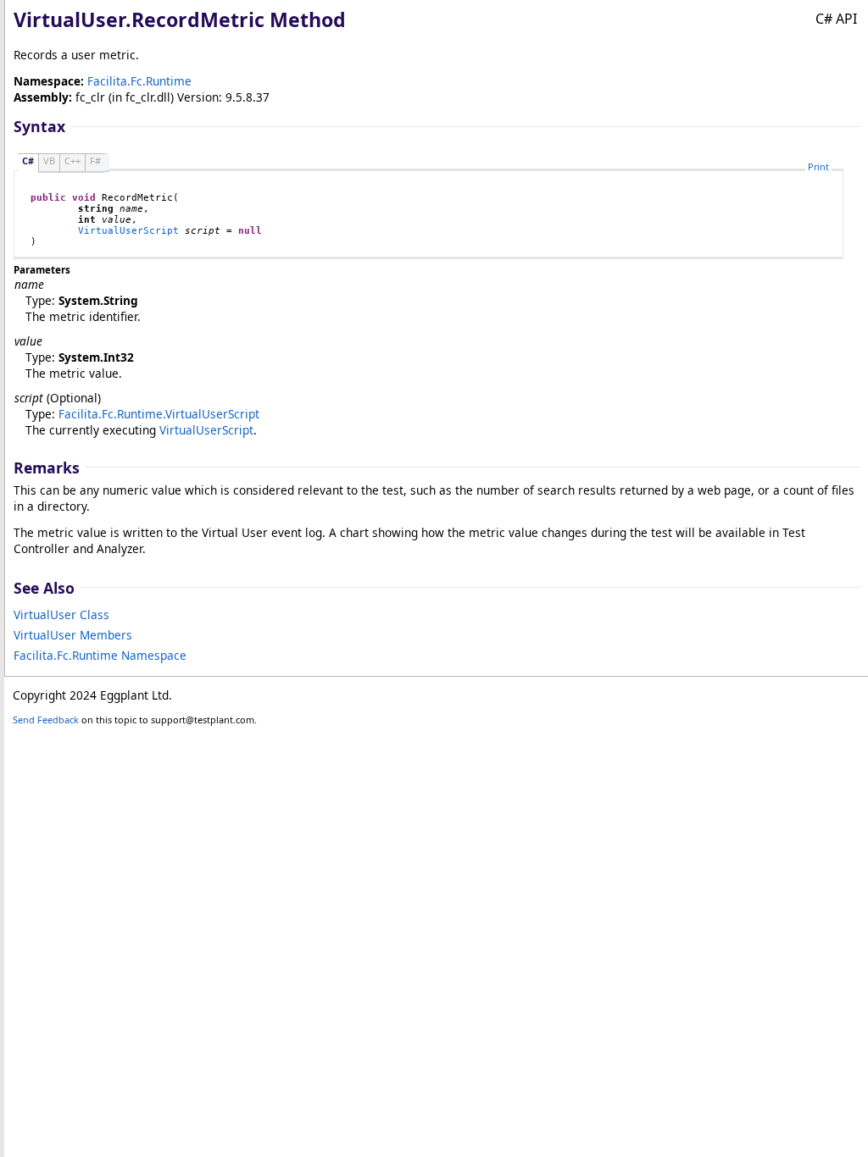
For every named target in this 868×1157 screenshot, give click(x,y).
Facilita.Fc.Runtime (139, 81)
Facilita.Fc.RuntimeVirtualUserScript (158, 414)
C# (28, 160)
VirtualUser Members (73, 635)
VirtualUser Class (61, 614)
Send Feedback (46, 719)
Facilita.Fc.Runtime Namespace (100, 655)
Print (818, 166)
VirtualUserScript (128, 230)
